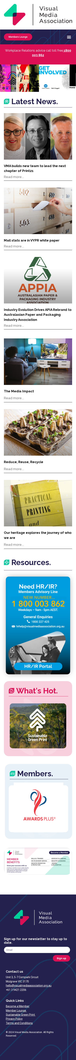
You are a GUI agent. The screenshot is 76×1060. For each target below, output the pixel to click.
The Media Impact (19, 391)
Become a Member (17, 1006)
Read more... (14, 177)
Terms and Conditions (19, 1023)
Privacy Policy (14, 1018)
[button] (69, 37)
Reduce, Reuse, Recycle (23, 462)
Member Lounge (16, 1010)
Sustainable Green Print (20, 1014)
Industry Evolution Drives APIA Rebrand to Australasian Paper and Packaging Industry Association (38, 315)
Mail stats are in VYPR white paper (31, 240)
